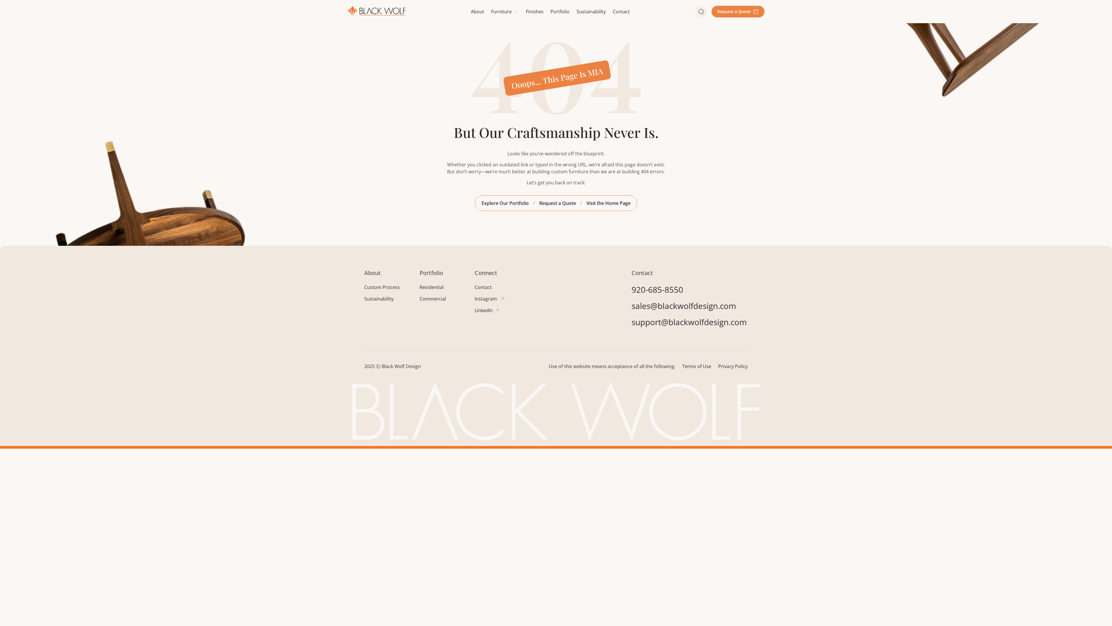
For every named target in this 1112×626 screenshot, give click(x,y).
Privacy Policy (733, 366)
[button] (505, 11)
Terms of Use (696, 366)
